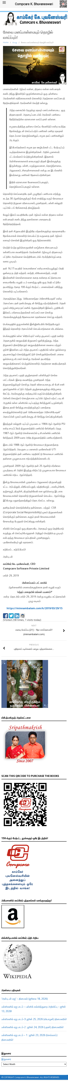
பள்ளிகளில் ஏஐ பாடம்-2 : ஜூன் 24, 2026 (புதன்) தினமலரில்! (32, 1027)
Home (6, 42)
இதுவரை (6, 1059)
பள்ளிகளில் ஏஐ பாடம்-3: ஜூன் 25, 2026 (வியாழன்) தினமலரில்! (34, 1019)
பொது (14, 42)
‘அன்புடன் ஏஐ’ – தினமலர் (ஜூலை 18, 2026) (24, 998)
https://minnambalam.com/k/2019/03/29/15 (34, 608)
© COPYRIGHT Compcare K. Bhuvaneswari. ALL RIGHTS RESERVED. (30, 1077)
